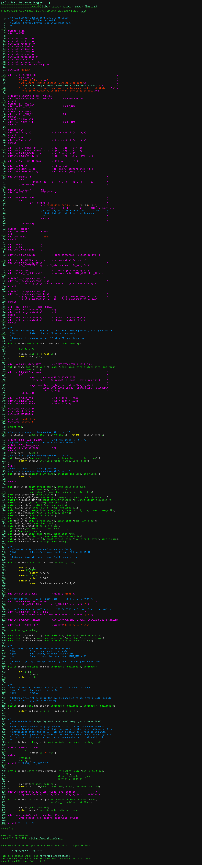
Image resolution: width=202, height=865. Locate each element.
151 (4, 408)
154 (4, 416)
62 (4, 176)
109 (4, 299)
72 (4, 203)
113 (4, 309)
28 (4, 88)
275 (4, 732)
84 (4, 234)
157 (4, 424)
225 (4, 601)
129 (4, 351)
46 (4, 135)
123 (4, 335)
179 (4, 481)
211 (4, 565)
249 (4, 664)
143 (4, 388)
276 (4, 734)
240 (4, 640)
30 (4, 93)
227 (4, 606)
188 (4, 505)
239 (4, 638)
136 (4, 369)
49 (4, 143)
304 (4, 807)
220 (4, 588)
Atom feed (91, 6)
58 (4, 166)
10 (4, 41)
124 (4, 338)
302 (4, 802)
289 (4, 768)
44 (4, 130)
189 (4, 507)
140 (4, 380)
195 (4, 523)
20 (4, 67)
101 (4, 278)
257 (4, 685)
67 (4, 189)
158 (4, 427)
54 (4, 156)
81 (4, 226)
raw (83, 11)
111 (4, 304)
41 (4, 122)
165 (4, 445)
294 (4, 781)
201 (4, 539)
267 (4, 711)
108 (4, 296)
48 (4, 140)
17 (4, 59)
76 (4, 213)
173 (4, 466)
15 (4, 54)
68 (4, 192)
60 (4, 171)
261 (4, 695)
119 (4, 325)
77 (4, 216)
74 (4, 208)
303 (4, 805)
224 (4, 599)
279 (4, 742)
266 (4, 708)
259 (4, 690)
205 (4, 549)
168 (4, 453)
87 (4, 242)
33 (4, 101)
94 (4, 260)
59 (4, 169)
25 (4, 80)
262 (4, 698)
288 (4, 765)
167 (4, 450)
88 (4, 244)
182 (4, 489)
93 (4, 257)
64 (4, 182)
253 (4, 674)
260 (4, 692)
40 (4, 119)
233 (4, 622)
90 (4, 249)
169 (4, 455)
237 (4, 633)
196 (4, 526)
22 (4, 72)
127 (4, 346)
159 (4, 429)
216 (4, 578)
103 (4, 283)
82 (4, 229)
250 (4, 666)
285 (4, 758)
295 (4, 784)
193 (4, 518)
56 (4, 161)
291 (4, 773)
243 (4, 648)
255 (4, 679)
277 (4, 737)
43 (4, 127)
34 (4, 103)
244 (4, 651)
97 (4, 268)
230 (4, 614)
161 (4, 434)
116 (4, 317)
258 (4, 687)
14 (4, 51)
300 (4, 797)
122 (4, 333)
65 (4, 184)
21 (4, 70)
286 (4, 760)
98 (4, 270)
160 (4, 432)
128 (4, 348)
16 (4, 57)
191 (4, 513)
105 (4, 289)
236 (4, 630)
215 (4, 575)
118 (4, 322)
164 (4, 442)
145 (4, 393)
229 (4, 612)
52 (4, 150)
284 (4, 755)
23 (4, 75)
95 (4, 262)
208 (4, 557)
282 (4, 750)
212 (4, 567)
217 (4, 580)
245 (4, 653)
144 (4, 390)
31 (4, 96)
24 (4, 77)
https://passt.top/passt (47, 838)
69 (4, 195)
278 (4, 739)
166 (4, 447)
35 (4, 106)
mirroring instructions (55, 856)
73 (4, 205)
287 (4, 763)
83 (4, 231)
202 (4, 541)
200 (4, 536)
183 (4, 492)
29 (4, 90)
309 (4, 820)
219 (4, 586)
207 (4, 554)
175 (4, 471)
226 (4, 604)
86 (4, 239)
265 (4, 706)
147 (4, 398)
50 (4, 145)
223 (4, 596)
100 (4, 275)
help (45, 6)
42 (4, 124)
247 (4, 659)
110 (4, 302)
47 (4, 137)
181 (4, 487)
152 (4, 411)
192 (4, 515)
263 (4, 700)
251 (4, 669)
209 (4, 560)
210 (4, 562)
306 (4, 812)
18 (4, 62)
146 (4, 395)
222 (4, 593)
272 (4, 724)
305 (4, 810)
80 (4, 223)
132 (4, 359)
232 (4, 620)
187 (4, 502)
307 (4, 815)
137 (4, 372)
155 (4, 419)
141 (4, 382)
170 (4, 458)
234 (4, 625)
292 (4, 776)
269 (4, 716)
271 (4, 721)
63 (4, 179)
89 (4, 247)
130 (4, 354)
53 (4, 153)
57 (4, 163)
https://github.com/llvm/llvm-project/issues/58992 (68, 721)
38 (4, 114)
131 (4, 356)
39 (4, 116)
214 (4, 573)
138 (4, 375)
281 (4, 747)
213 (4, 570)
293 (4, 778)
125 (4, 341)
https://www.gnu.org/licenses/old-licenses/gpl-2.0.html (62, 85)
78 (4, 218)
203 (4, 544)
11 (4, 44)
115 (4, 315)
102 (4, 281)
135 (4, 367)
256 (4, 682)
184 (4, 494)
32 (4, 98)
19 (4, 64)
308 (4, 818)
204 (4, 547)
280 (4, 745)
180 (4, 484)
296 (4, 786)
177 (4, 476)
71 (4, 200)
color (55, 6)
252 (4, 672)
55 (4, 158)
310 (4, 823)
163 (4, 440)
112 (4, 307)
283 (4, 752)
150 (4, 406)
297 (4, 789)
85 (4, 236)
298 (4, 792)
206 (4, 552)
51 (4, 148)
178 (4, 479)
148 (4, 401)
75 (4, 210)
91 (4, 252)
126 (4, 343)
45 (4, 132)
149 (4, 403)
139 (4, 377)
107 (4, 294)
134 (4, 364)
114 (4, 312)
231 (4, 617)
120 (4, 328)
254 (4, 677)
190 (4, 510)
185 (4, 497)
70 (4, 197)
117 (4, 320)
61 (4, 174)
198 (4, 531)
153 (4, 414)
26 (4, 83)
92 (4, 255)
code (78, 6)
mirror (67, 6)
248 (4, 661)
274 (4, 729)
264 (4, 703)
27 (4, 85)
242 (4, 646)
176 (4, 474)
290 (4, 771)
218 (4, 583)
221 (4, 591)
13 (4, 49)
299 (4, 794)
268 (4, 713)
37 (4, 111)
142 (4, 385)
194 (4, 520)
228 (4, 609)
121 (4, 330)
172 (4, 463)
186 (4, 500)
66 (4, 187)
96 (4, 265)
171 (4, 461)
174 (4, 468)
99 (4, 273)
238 (4, 635)
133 (4, 361)
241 (4, 643)
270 (4, 719)
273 (4, 726)
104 (4, 286)
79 (4, 221)
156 (4, 421)
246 (4, 656)
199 (4, 533)
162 (4, 437)
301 (4, 799)
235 (4, 627)
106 (4, 291)
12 (4, 46)
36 (4, 109)
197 (4, 528)
